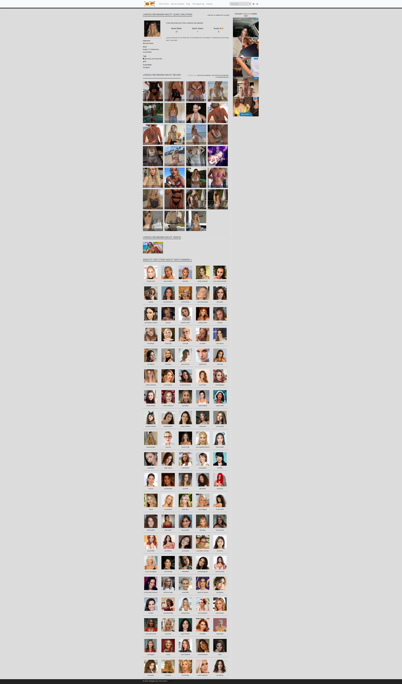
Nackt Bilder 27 (176, 30)
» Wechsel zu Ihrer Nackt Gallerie (218, 15)
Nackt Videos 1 (197, 30)
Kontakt (170, 681)
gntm (144, 61)
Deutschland (149, 43)
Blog (188, 4)
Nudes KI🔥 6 (219, 30)
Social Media (147, 52)
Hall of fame (164, 4)
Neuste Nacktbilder (204, 75)
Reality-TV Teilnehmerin (151, 49)
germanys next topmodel (153, 59)
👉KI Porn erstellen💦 (222, 77)
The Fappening (198, 4)
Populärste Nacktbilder (220, 75)
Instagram (146, 67)
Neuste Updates (177, 4)
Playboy (209, 4)
